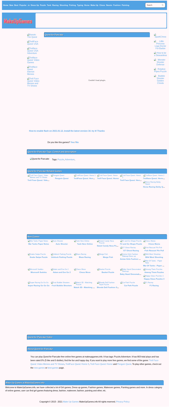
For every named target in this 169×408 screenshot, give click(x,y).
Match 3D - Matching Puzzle (86, 287)
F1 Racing (154, 285)
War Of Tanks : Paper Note (155, 266)
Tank (49, 5)
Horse (87, 5)
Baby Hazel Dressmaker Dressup (134, 274)
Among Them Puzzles (154, 272)
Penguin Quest (62, 178)
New (11, 5)
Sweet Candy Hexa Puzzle (108, 246)
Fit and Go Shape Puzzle (131, 244)
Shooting (64, 5)
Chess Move (84, 272)
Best (16, 5)
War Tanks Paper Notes (38, 244)
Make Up (94, 5)
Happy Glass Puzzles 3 (154, 279)
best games (53, 368)
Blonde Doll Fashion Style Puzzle (112, 287)
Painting (125, 5)
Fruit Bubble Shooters (62, 285)
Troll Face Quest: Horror (108, 178)
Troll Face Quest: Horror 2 (131, 180)
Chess (102, 5)
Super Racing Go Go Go (39, 285)
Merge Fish (108, 257)
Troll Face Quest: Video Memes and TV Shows (48, 180)
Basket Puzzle (108, 272)
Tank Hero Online (85, 244)
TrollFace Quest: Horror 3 (85, 178)
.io (28, 5)
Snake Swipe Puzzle (39, 257)
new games (39, 368)
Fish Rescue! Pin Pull (154, 250)
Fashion (117, 5)
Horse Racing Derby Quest (155, 187)
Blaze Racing (85, 257)
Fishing (72, 5)
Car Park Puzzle (131, 285)
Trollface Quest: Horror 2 (154, 178)
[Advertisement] (101, 20)
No (77, 142)
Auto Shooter (62, 244)
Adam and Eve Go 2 (62, 272)
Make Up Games (71, 402)
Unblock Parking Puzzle (61, 257)
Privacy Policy (123, 402)
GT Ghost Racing (131, 250)
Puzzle (43, 5)
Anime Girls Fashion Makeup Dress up (137, 259)
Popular (22, 5)
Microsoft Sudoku (39, 272)
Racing (55, 5)
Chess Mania (154, 244)
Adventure (70, 159)
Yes (72, 142)
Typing (80, 5)
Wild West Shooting (154, 257)
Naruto (109, 5)
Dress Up (35, 5)
